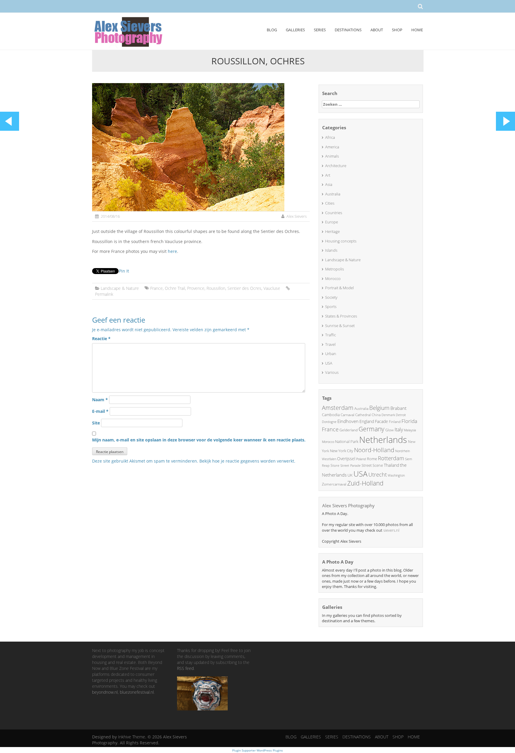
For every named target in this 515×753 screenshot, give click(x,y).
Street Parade (350, 465)
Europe (331, 222)
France (156, 288)
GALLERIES (295, 29)
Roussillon (216, 288)
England (366, 421)
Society (331, 297)
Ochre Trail (175, 288)
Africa (330, 137)
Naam (100, 399)
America (332, 147)
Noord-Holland (374, 450)
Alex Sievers (296, 216)
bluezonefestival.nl (137, 692)
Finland (395, 421)
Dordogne (329, 421)
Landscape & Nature (120, 288)
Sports (330, 306)
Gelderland (348, 430)
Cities (329, 203)
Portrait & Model (339, 287)
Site (96, 423)
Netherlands (383, 440)
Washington (396, 475)
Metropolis (334, 269)
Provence (195, 288)
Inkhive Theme (131, 737)
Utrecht (377, 474)
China (376, 414)
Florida (409, 421)
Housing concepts (340, 241)
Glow (389, 429)
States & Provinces (341, 316)
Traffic (330, 334)
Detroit (401, 415)
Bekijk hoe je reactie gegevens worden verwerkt (246, 461)
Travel (330, 344)
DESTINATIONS (348, 29)
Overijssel (346, 458)
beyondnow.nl (105, 692)
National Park (346, 441)
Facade (381, 421)
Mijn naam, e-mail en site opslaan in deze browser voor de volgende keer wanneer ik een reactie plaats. (198, 440)
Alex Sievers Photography (348, 505)
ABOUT (376, 29)
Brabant (398, 408)
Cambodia (331, 414)
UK (350, 475)
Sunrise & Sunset (340, 325)
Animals (332, 156)
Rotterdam (391, 458)
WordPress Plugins (269, 750)
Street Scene (372, 465)
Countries (333, 212)
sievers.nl (391, 530)
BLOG (272, 29)
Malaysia (410, 430)
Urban (330, 353)
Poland (361, 459)
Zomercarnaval (334, 484)
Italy (399, 429)
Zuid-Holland (365, 483)
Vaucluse (271, 288)
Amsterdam (337, 408)
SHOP (397, 29)
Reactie (101, 338)
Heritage (332, 231)
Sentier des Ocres (244, 288)
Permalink (104, 294)
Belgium (379, 408)
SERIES (320, 29)
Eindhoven (348, 421)
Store (335, 465)
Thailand (391, 465)
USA (328, 363)
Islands (331, 250)
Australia (332, 194)
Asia (328, 184)
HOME (417, 29)
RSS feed (185, 668)
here (172, 251)
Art (327, 175)
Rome (372, 458)
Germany (371, 429)
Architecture (335, 165)
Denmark (388, 415)
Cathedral (363, 415)
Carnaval (347, 415)
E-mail (100, 411)
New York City (341, 450)
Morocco (333, 278)
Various (332, 372)
